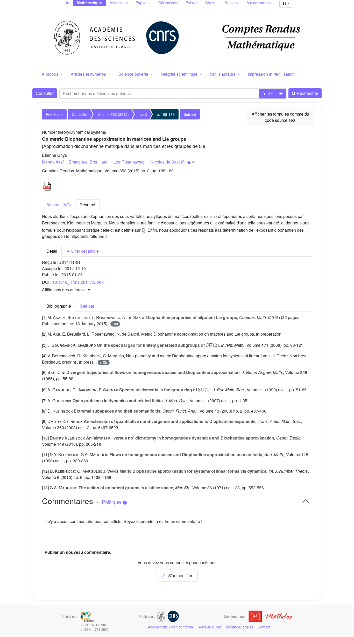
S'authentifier (179, 575)
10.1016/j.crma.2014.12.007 (78, 282)
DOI (115, 324)
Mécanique (119, 2)
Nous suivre (211, 626)
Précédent (54, 114)
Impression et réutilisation (271, 74)
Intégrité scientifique (180, 74)
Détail (51, 251)
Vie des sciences (260, 2)
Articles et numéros (89, 74)
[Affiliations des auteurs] (191, 162)
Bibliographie (58, 306)
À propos (50, 74)
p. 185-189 (166, 114)
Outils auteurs (223, 74)
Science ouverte (133, 74)
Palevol (191, 2)
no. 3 (143, 114)
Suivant (190, 114)
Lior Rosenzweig (129, 162)
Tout (266, 93)
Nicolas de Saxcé (167, 162)
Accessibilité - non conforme (171, 626)
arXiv (104, 362)
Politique (112, 502)
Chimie (211, 2)
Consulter (45, 93)
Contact (264, 626)
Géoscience (168, 2)
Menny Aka (52, 162)
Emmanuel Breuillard (88, 162)
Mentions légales (239, 626)
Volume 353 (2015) (113, 114)
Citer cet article (84, 251)
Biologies (231, 2)
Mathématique (89, 2)
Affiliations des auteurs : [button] (64, 290)
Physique (143, 2)
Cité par (87, 306)
